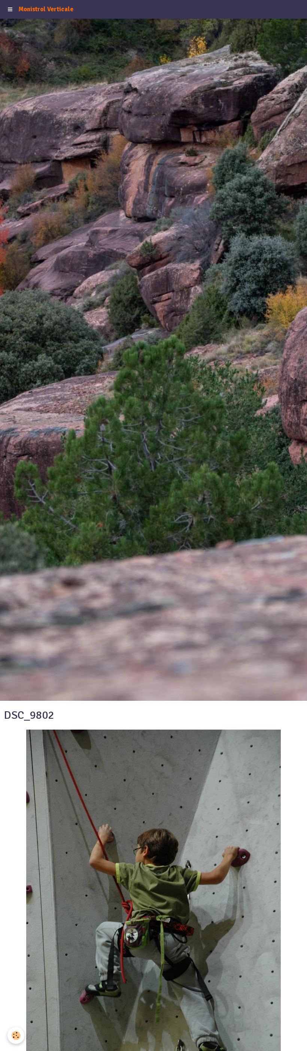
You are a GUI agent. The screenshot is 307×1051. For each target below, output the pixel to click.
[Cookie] (15, 1035)
